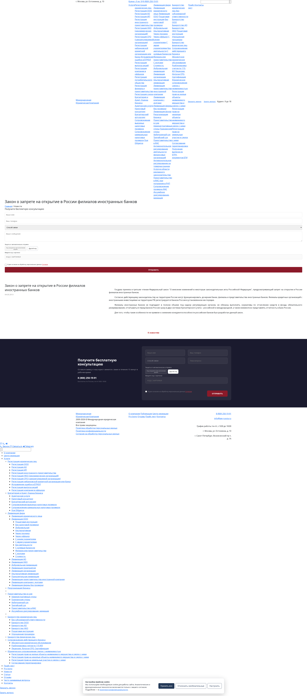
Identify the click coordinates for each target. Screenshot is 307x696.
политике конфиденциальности (113, 689)
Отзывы (141, 416)
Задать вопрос (210, 101)
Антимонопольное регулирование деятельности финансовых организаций (162, 152)
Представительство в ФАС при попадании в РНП (163, 180)
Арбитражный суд (162, 134)
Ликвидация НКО (20, 562)
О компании (134, 413)
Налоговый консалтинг (22, 499)
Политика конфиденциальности (91, 431)
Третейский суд (161, 137)
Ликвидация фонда (162, 111)
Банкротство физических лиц (21, 637)
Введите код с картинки (12, 252)
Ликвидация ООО (20, 519)
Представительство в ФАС (24, 608)
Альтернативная (161, 31)
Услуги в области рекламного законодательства (162, 172)
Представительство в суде (20, 593)
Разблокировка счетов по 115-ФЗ (179, 68)
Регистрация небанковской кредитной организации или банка (143, 51)
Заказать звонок (194, 101)
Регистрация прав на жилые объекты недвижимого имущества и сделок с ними (49, 654)
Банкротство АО (179, 25)
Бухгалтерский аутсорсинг (24, 501)
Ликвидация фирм (162, 5)
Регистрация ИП (142, 16)
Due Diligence (18, 510)
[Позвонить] (4, 443)
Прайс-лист (150, 416)
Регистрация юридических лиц (22, 461)
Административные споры (24, 596)
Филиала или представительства (30, 550)
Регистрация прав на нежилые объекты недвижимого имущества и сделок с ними (178, 117)
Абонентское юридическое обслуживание (179, 60)
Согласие (45, 264)
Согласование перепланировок (26, 663)
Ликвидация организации (24, 570)
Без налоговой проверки (161, 22)
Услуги (132, 5)
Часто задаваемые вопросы (17, 680)
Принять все (166, 686)
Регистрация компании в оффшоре (141, 71)
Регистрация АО (142, 13)
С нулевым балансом (25, 547)
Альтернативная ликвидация (25, 573)
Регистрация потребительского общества (143, 80)
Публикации (146, 413)
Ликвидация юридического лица (160, 11)
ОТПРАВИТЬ (217, 393)
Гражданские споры (21, 599)
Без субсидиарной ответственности (180, 13)
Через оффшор (161, 36)
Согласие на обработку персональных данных (97, 433)
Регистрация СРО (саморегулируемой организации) (144, 39)
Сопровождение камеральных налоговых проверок (36, 507)
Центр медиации (160, 413)
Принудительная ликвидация (25, 576)
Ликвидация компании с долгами (159, 100)
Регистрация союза (144, 94)
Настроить (215, 686)
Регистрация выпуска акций (25, 487)
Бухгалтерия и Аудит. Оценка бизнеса (141, 100)
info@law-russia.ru (222, 418)
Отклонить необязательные (191, 686)
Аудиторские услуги (144, 105)
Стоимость (159, 65)
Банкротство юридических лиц (178, 8)
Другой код (32, 248)
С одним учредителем (25, 539)
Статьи (7, 674)
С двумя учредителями (26, 542)
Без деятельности (23, 545)
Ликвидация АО (19, 559)
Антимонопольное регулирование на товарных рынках (162, 163)
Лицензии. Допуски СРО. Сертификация (179, 74)
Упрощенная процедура (23, 634)
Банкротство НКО (20, 628)
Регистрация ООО (143, 10)
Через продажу (161, 34)
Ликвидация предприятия (24, 568)
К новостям (153, 332)
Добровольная (161, 28)
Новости (8, 671)
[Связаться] (1, 443)
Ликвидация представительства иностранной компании (38, 579)
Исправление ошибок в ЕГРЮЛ (26, 484)
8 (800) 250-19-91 (150, 1)
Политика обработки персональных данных (96, 428)
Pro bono (133, 416)
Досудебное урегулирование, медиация (161, 195)
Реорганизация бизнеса (19, 588)
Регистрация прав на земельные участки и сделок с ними (180, 134)
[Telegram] (6, 443)
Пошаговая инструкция (26, 522)
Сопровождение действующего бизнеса (179, 51)
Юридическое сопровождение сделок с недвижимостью (34, 651)
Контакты (161, 416)
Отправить (153, 270)
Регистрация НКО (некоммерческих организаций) (143, 31)
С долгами (158, 62)
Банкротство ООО (20, 622)
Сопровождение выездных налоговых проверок (34, 504)
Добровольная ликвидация (24, 565)
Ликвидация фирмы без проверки (27, 585)
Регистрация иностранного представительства (144, 22)
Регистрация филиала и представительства (144, 88)
